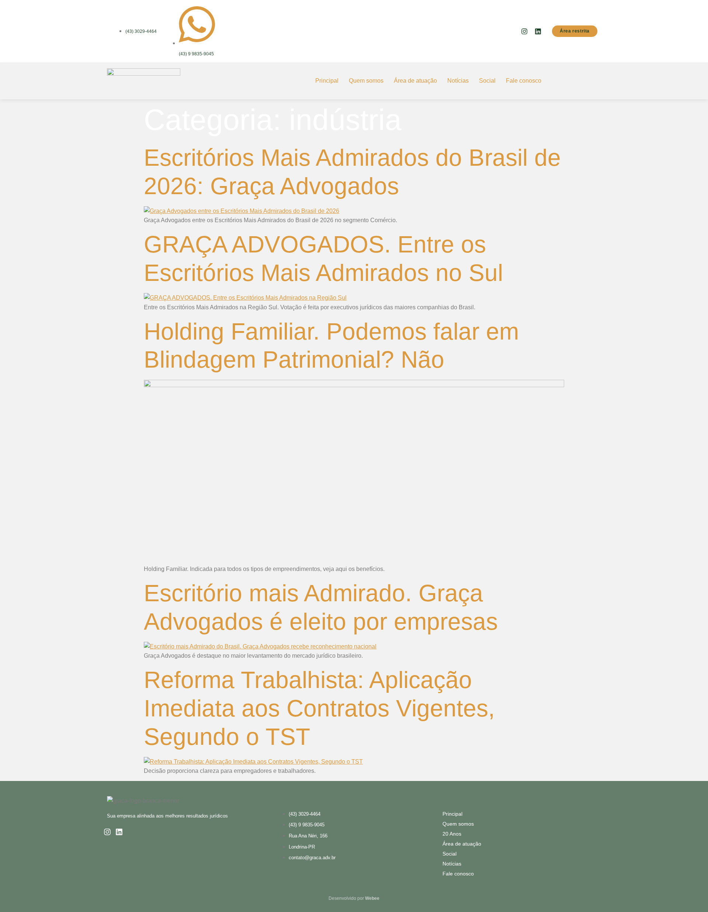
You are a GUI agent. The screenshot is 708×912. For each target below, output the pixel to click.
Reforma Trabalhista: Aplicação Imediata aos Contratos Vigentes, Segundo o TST (319, 708)
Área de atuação (415, 81)
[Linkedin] (538, 31)
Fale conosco (523, 81)
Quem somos (366, 81)
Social (487, 81)
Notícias (458, 81)
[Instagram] (524, 31)
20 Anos (451, 834)
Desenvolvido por (354, 898)
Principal (327, 81)
